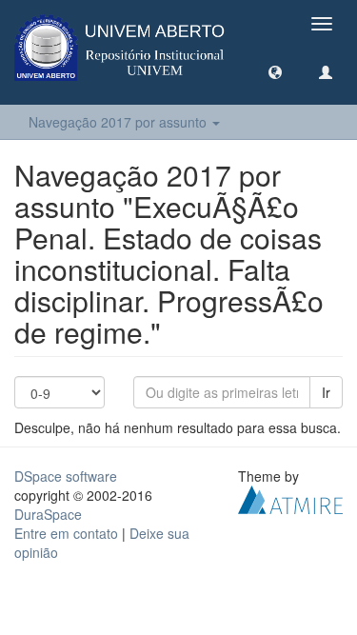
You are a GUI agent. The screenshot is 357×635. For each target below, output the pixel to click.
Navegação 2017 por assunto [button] (119, 121)
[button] (275, 71)
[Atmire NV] (290, 497)
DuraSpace (48, 514)
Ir (326, 392)
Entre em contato (66, 533)
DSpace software (65, 476)
